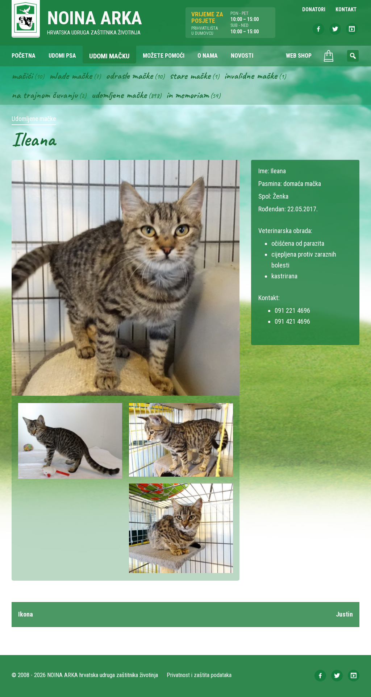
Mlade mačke (70, 75)
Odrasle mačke (129, 75)
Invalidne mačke (250, 75)
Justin (344, 614)
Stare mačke (190, 75)
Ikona (25, 614)
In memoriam (187, 94)
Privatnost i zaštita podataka (199, 675)
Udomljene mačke (119, 94)
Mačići (22, 75)
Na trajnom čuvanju (45, 94)
